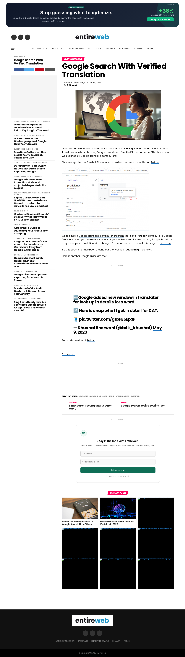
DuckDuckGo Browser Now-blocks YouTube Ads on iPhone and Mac (31, 155)
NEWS (55, 48)
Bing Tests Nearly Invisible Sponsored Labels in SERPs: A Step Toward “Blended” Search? (30, 306)
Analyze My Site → (160, 19)
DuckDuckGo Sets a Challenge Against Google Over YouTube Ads (30, 141)
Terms (127, 641)
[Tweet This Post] (29, 69)
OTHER (150, 48)
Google (66, 148)
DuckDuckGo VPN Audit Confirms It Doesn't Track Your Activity (29, 291)
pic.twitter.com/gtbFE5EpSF (107, 319)
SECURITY (110, 48)
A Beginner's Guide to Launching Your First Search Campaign (31, 230)
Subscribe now (118, 470)
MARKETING (42, 48)
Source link (68, 354)
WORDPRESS (124, 48)
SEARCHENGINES (76, 48)
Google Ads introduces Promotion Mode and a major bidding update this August (30, 183)
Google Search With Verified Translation (28, 61)
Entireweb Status (100, 641)
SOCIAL (98, 48)
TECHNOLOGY (19, 194)
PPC (63, 48)
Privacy (116, 641)
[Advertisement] (34, 98)
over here (165, 243)
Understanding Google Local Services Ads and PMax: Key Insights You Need (31, 127)
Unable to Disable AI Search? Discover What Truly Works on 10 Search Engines (31, 217)
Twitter (155, 162)
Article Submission (65, 641)
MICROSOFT (23, 299)
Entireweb (72, 85)
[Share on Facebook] (19, 69)
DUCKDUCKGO (32, 135)
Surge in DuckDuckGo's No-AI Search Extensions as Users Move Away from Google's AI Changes (30, 245)
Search (94, 396)
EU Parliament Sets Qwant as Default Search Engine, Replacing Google (30, 168)
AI (33, 48)
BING (28, 163)
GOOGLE (17, 121)
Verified (135, 396)
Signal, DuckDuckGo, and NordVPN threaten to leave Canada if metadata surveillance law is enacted (31, 202)
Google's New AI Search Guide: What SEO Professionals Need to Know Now (31, 262)
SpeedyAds (83, 641)
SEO (90, 48)
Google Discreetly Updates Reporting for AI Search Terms (30, 277)
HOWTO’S (138, 48)
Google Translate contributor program (101, 235)
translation (123, 396)
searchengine (107, 396)
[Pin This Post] (39, 69)
